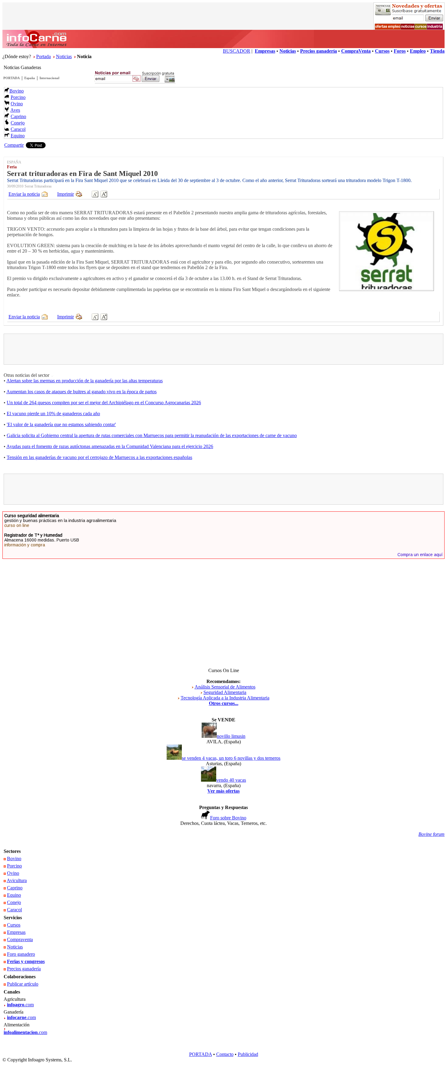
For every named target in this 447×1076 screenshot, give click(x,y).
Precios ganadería (24, 968)
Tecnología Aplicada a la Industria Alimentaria (225, 697)
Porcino (18, 97)
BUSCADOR (236, 51)
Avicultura (17, 880)
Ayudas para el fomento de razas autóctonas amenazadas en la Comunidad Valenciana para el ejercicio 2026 (109, 446)
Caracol (18, 129)
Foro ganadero (21, 954)
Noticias (64, 56)
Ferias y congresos (26, 961)
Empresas (16, 932)
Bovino (16, 90)
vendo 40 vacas (231, 780)
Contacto (225, 1054)
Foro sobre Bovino (228, 817)
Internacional (49, 78)
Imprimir (65, 194)
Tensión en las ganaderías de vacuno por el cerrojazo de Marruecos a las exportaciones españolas (99, 457)
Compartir (14, 145)
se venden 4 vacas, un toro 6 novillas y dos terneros (231, 758)
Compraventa (20, 939)
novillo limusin (231, 736)
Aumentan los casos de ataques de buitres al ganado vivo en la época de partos (81, 391)
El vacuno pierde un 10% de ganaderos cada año (53, 413)
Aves (15, 110)
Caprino (18, 116)
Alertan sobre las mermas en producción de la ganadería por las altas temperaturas (84, 380)
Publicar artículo (22, 984)
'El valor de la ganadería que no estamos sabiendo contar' (61, 424)
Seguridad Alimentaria (224, 692)
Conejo (18, 122)
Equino (18, 135)
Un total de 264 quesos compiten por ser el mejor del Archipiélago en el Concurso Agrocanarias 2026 (104, 402)
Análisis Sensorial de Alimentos (225, 686)
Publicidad (248, 1054)
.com (20, 1004)
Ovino (17, 103)
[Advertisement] (223, 349)
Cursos (13, 924)
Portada (43, 56)
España (29, 78)
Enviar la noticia (24, 194)
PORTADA (11, 78)
